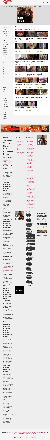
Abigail (4, 108)
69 (3, 79)
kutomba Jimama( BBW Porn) (31, 161)
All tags (4, 91)
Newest (5, 27)
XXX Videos (30, 207)
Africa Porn (5, 42)
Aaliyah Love (5, 98)
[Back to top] (45, 436)
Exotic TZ (34, 437)
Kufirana (4, 58)
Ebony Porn (5, 50)
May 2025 (19, 148)
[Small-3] (42, 144)
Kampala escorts (26, 432)
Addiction (4, 114)
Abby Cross (5, 104)
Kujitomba (5, 60)
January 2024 (20, 153)
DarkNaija (15, 433)
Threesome (30, 201)
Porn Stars (30, 190)
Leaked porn (30, 178)
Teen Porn (30, 199)
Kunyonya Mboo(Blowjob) (28, 235)
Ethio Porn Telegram (32, 433)
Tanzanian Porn (31, 197)
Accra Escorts (38, 432)
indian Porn (5, 56)
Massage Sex (31, 181)
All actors (5, 118)
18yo (4, 71)
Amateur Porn (5, 44)
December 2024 (20, 151)
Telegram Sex (32, 432)
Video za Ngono (31, 205)
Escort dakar (20, 432)
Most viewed (6, 31)
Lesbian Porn (31, 179)
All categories (6, 62)
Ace (3, 110)
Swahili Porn (30, 196)
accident (4, 81)
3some (4, 75)
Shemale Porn (31, 194)
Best (5, 29)
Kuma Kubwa (31, 153)
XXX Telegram (25, 433)
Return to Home (36, 29)
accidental (5, 83)
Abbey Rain (5, 102)
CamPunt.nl (28, 211)
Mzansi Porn (31, 185)
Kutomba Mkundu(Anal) (28, 244)
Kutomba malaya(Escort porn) (31, 165)
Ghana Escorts (44, 432)
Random (5, 35)
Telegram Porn (31, 200)
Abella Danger (5, 106)
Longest (5, 33)
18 (3, 69)
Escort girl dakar (14, 432)
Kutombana (20, 433)
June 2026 (19, 142)
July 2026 (19, 141)
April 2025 (19, 149)
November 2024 (20, 152)
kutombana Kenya (30, 246)
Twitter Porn (30, 203)
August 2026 (19, 140)
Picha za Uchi (31, 189)
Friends (9, 432)
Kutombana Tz (31, 177)
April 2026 (19, 145)
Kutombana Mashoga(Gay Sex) (31, 174)
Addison (4, 116)
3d (3, 73)
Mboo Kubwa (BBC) (30, 257)
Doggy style (5, 48)
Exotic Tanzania (28, 437)
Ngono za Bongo (31, 188)
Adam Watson (5, 112)
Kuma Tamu (30, 155)
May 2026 (19, 144)
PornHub (30, 192)
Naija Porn (30, 186)
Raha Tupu (30, 193)
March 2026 (19, 146)
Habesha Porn (5, 54)
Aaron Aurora (5, 100)
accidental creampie (5, 86)
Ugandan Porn (31, 204)
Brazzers (4, 46)
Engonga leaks (6, 52)
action (4, 89)
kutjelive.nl (28, 210)
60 (3, 77)
